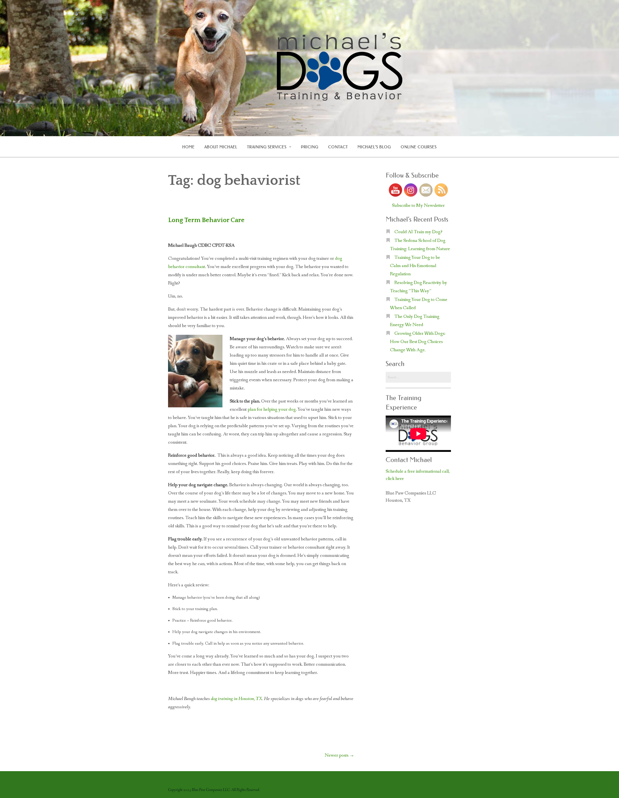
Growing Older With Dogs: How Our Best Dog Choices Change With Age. (417, 341)
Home (188, 147)
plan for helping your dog (272, 409)
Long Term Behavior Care (206, 220)
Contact (338, 147)
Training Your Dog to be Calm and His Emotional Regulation (415, 265)
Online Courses (418, 147)
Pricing (309, 147)
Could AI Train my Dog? (418, 232)
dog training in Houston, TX (236, 699)
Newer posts (339, 755)
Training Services (267, 147)
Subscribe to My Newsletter (418, 205)
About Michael (220, 147)
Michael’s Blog (374, 147)
